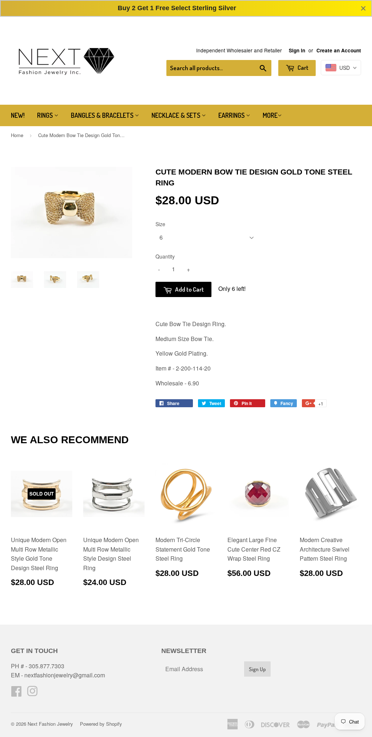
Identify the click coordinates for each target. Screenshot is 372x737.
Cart (302, 67)
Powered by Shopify (101, 723)
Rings (45, 115)
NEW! (18, 115)
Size (160, 224)
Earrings (232, 115)
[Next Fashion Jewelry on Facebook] (16, 693)
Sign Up (257, 669)
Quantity (165, 256)
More (270, 115)
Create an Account (338, 50)
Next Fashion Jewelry (50, 723)
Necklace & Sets (176, 115)
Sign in (297, 50)
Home (17, 135)
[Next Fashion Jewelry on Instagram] (32, 693)
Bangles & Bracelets (103, 115)
